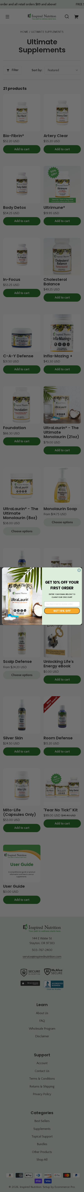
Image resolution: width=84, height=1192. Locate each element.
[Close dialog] (79, 570)
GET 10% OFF (62, 610)
